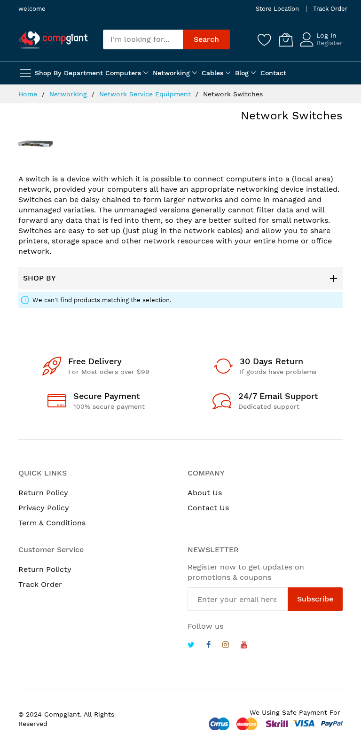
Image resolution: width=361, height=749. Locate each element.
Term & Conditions (52, 522)
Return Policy (43, 492)
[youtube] (244, 645)
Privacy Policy (43, 507)
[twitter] (191, 645)
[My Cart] (286, 39)
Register (329, 43)
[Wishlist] (265, 39)
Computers (123, 73)
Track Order (330, 8)
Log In (326, 35)
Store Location (277, 8)
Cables (212, 73)
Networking (171, 73)
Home (28, 94)
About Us (205, 492)
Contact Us (208, 507)
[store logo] (53, 39)
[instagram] (225, 645)
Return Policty (44, 569)
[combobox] (143, 39)
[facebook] (208, 645)
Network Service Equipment (146, 94)
